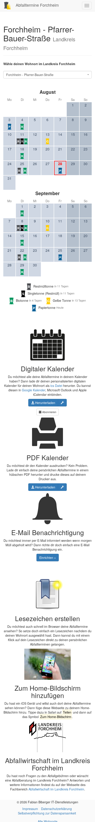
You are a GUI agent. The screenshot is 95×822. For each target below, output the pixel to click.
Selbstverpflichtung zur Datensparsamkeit (47, 813)
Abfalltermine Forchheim (37, 5)
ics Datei (56, 385)
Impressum (30, 808)
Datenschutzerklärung (56, 808)
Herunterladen (44, 402)
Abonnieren (49, 412)
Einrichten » (47, 557)
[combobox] (47, 74)
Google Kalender (33, 390)
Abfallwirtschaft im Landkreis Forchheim (56, 789)
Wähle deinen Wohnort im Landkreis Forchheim (39, 64)
